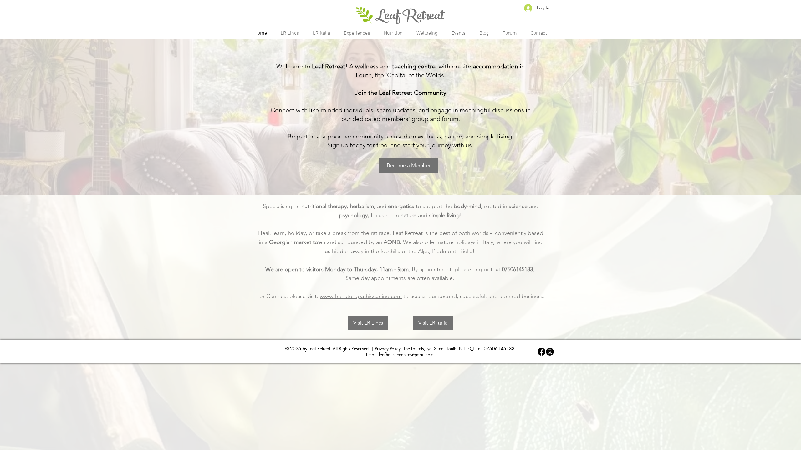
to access (415, 296)
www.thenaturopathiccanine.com (361, 296)
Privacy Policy (388, 349)
